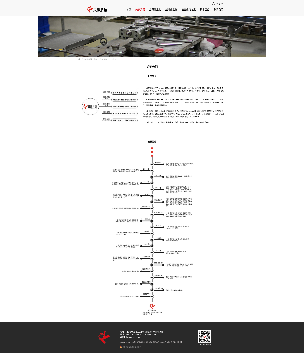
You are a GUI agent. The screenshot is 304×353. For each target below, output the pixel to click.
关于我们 (103, 59)
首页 (128, 9)
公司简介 (112, 59)
